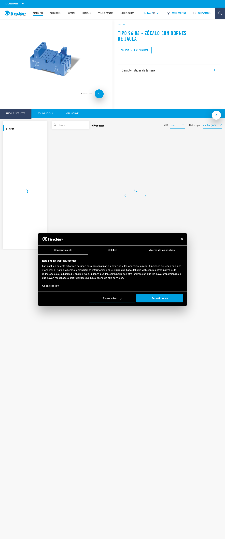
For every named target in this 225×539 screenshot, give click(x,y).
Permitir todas (160, 298)
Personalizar (110, 298)
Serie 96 (121, 25)
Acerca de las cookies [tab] (162, 249)
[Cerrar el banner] (182, 239)
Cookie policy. (50, 285)
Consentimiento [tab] (63, 249)
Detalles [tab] (112, 249)
